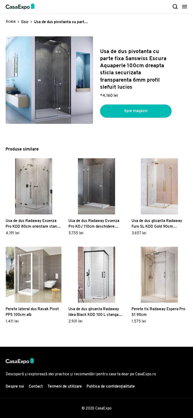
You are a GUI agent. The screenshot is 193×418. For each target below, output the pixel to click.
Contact (36, 386)
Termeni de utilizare (65, 386)
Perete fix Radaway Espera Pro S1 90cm (158, 312)
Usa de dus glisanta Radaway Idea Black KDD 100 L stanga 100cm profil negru (93, 312)
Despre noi (15, 386)
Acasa (11, 21)
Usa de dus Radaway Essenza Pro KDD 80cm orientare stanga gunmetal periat (33, 224)
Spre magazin (136, 111)
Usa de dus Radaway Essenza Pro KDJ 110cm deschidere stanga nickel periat (93, 224)
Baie (24, 22)
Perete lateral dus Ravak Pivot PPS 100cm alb (32, 312)
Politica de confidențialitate (111, 386)
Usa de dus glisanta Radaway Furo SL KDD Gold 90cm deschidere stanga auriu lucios (158, 224)
